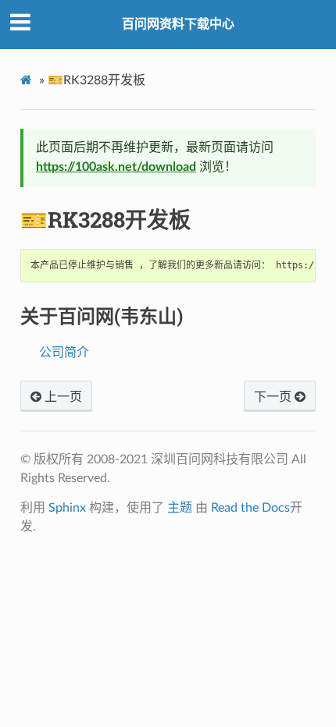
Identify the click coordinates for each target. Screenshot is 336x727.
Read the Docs (250, 508)
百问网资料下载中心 (178, 24)
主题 (179, 508)
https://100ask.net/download (116, 167)
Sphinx (67, 508)
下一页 (274, 397)
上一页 (61, 397)
